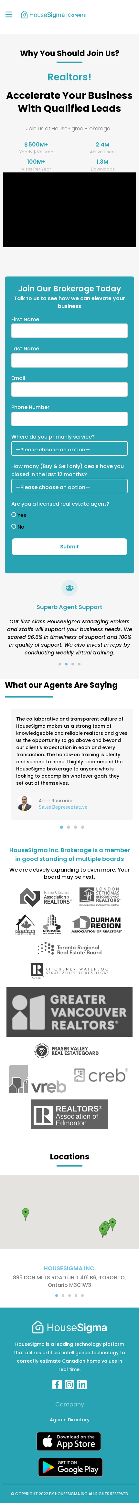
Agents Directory (70, 1419)
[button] (60, 664)
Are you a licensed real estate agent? (60, 504)
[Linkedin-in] (82, 1385)
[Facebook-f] (57, 1385)
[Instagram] (69, 1385)
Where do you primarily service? (53, 436)
